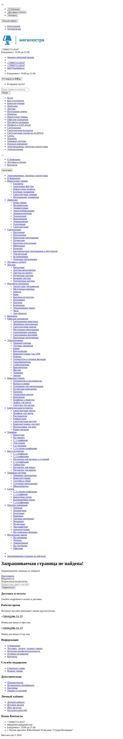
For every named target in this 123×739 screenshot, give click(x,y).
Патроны (17, 391)
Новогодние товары (17, 117)
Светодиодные (20, 227)
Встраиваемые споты (24, 499)
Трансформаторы (22, 362)
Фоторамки (19, 300)
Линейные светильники (25, 324)
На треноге (19, 437)
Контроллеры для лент (24, 426)
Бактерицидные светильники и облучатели (35, 251)
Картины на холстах (23, 297)
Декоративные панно (24, 308)
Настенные (19, 232)
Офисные (18, 548)
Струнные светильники (25, 483)
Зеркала (17, 291)
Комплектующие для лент (26, 424)
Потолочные (19, 235)
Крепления (18, 397)
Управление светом (23, 394)
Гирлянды (18, 183)
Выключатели (20, 367)
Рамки (16, 348)
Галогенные (19, 224)
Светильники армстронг (25, 321)
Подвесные (19, 240)
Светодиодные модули (24, 421)
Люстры (11, 108)
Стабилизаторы (21, 364)
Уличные (17, 508)
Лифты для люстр (22, 402)
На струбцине (20, 545)
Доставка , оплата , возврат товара (24, 648)
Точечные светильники (25, 259)
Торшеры (12, 138)
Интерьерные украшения (26, 197)
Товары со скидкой (17, 690)
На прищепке (20, 537)
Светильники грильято (25, 332)
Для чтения (19, 443)
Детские (17, 540)
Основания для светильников (28, 386)
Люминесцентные (22, 213)
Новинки (12, 114)
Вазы (15, 294)
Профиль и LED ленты (19, 125)
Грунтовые (18, 513)
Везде (10, 98)
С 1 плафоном (20, 440)
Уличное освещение (17, 144)
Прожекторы (19, 510)
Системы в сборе (22, 481)
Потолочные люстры (24, 281)
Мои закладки (14, 707)
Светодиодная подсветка (20, 130)
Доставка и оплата (16, 12)
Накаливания (20, 218)
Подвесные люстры (23, 275)
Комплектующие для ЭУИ (26, 354)
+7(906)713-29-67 (16, 62)
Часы (15, 310)
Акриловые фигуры (23, 186)
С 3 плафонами (21, 462)
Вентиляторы (20, 351)
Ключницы (19, 305)
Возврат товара (15, 671)
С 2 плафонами (21, 456)
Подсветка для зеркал (24, 467)
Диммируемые (20, 208)
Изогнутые (18, 435)
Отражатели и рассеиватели (27, 381)
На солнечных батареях (25, 532)
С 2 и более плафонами (25, 448)
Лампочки (12, 106)
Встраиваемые (20, 256)
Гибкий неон (19, 418)
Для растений (20, 254)
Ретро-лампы (20, 202)
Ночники (18, 248)
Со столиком (19, 445)
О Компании (13, 9)
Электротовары (15, 149)
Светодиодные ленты (24, 410)
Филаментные (20, 205)
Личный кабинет (16, 702)
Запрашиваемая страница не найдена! (26, 556)
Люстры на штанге (23, 272)
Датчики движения (23, 345)
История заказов (15, 705)
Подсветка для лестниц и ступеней (31, 459)
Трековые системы (16, 141)
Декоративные (20, 221)
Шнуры (17, 370)
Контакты (12, 15)
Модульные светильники (26, 329)
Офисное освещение (17, 119)
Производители (15, 682)
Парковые (18, 516)
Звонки (17, 375)
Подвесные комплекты (25, 389)
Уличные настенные (23, 518)
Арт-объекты (20, 313)
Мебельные (19, 245)
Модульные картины (23, 289)
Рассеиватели (20, 416)
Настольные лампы (17, 111)
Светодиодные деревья (25, 194)
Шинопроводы (20, 486)
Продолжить (7, 576)
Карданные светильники (26, 337)
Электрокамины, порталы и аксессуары (27, 146)
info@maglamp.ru (15, 68)
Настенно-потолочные (24, 243)
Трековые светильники (25, 475)
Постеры (17, 302)
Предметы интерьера (18, 122)
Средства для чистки (23, 405)
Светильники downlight (25, 335)
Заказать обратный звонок (20, 57)
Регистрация (13, 26)
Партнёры (12, 688)
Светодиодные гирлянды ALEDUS (25, 133)
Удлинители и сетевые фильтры (29, 359)
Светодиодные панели (24, 327)
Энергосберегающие (23, 210)
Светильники (14, 127)
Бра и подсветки (15, 100)
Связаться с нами (16, 668)
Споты (10, 135)
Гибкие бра (19, 464)
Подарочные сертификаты (20, 685)
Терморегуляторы (22, 343)
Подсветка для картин (24, 470)
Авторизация (14, 29)
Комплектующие (15, 103)
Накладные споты (22, 497)
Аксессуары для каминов (26, 286)
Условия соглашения (17, 654)
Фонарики (18, 521)
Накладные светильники (26, 237)
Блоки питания (21, 429)
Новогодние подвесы (24, 189)
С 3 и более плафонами (25, 491)
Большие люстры (22, 278)
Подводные (19, 524)
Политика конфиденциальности (23, 651)
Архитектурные (21, 529)
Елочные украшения (23, 191)
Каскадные (18, 267)
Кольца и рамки (21, 383)
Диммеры (18, 372)
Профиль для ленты (23, 413)
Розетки (17, 356)
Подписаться (8, 587)
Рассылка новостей (17, 710)
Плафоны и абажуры (23, 399)
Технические (19, 216)
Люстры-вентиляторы (24, 270)
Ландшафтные (20, 526)
